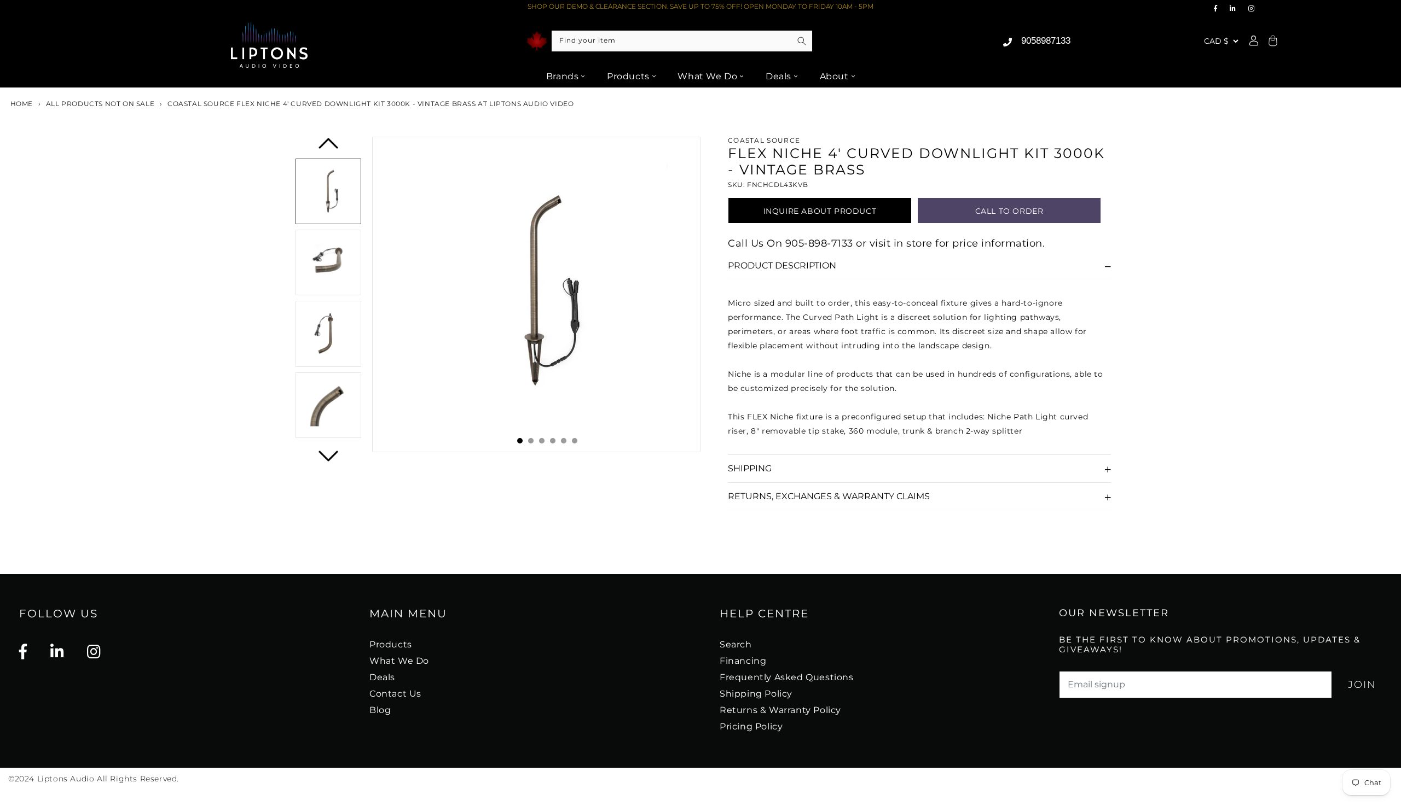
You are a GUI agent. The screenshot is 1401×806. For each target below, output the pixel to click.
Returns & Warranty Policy (780, 710)
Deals (778, 76)
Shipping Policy (756, 693)
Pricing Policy (751, 726)
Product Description (782, 265)
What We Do (707, 76)
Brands (562, 76)
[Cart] (1271, 41)
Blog (380, 710)
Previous (329, 147)
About (834, 76)
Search (736, 644)
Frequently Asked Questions (787, 677)
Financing (743, 661)
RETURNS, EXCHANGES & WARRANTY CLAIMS (829, 496)
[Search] (802, 41)
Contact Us (395, 693)
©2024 (22, 779)
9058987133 (1045, 41)
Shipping (750, 468)
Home (20, 104)
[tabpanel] (536, 294)
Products (628, 76)
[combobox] (682, 41)
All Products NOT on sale (100, 104)
